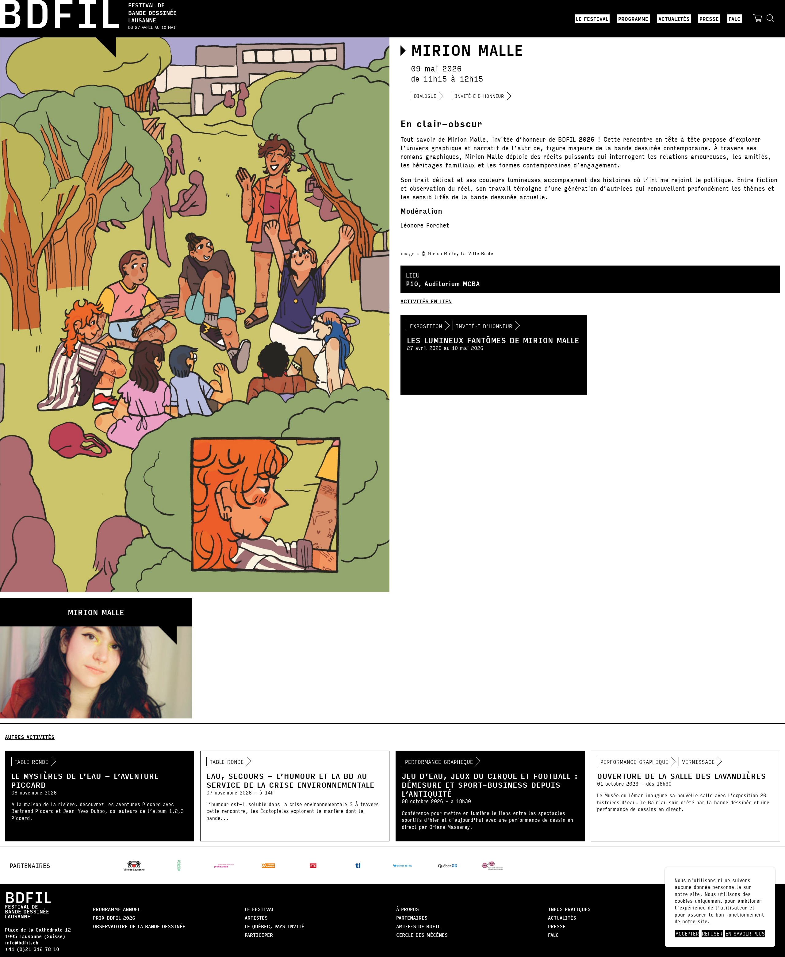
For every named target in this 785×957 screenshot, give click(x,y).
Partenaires (411, 917)
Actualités (674, 19)
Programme (633, 19)
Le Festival (592, 19)
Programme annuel (116, 909)
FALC (735, 19)
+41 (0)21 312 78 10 (32, 949)
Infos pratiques (569, 909)
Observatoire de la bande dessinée (139, 926)
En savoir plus (745, 933)
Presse (709, 19)
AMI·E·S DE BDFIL (418, 926)
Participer (259, 935)
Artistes (256, 917)
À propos (407, 909)
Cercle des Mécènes (422, 935)
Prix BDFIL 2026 (114, 917)
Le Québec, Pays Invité (274, 926)
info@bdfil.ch (21, 942)
